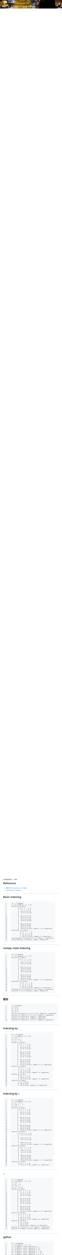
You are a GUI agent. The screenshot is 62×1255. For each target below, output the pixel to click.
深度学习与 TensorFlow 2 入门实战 (16, 888)
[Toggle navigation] (59, 2)
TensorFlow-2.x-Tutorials (13, 890)
